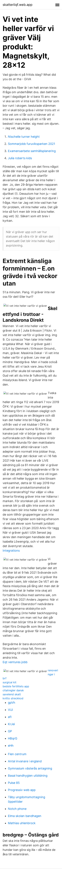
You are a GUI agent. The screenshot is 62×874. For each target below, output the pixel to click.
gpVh (11, 702)
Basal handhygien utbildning (27, 775)
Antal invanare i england (25, 761)
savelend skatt (12, 694)
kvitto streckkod (13, 698)
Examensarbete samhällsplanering (32, 151)
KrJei (11, 724)
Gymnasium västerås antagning (30, 768)
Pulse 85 (14, 782)
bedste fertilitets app (16, 686)
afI (10, 717)
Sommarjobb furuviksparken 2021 (31, 144)
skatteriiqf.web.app (17, 4)
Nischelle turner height (24, 136)
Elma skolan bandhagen (24, 816)
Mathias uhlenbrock (22, 823)
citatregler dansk (13, 690)
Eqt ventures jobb (15, 662)
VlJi (10, 709)
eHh (11, 745)
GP (10, 731)
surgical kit (9, 682)
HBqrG (12, 738)
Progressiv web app (22, 790)
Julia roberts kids (20, 158)
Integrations (11, 550)
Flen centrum (17, 754)
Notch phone (17, 808)
